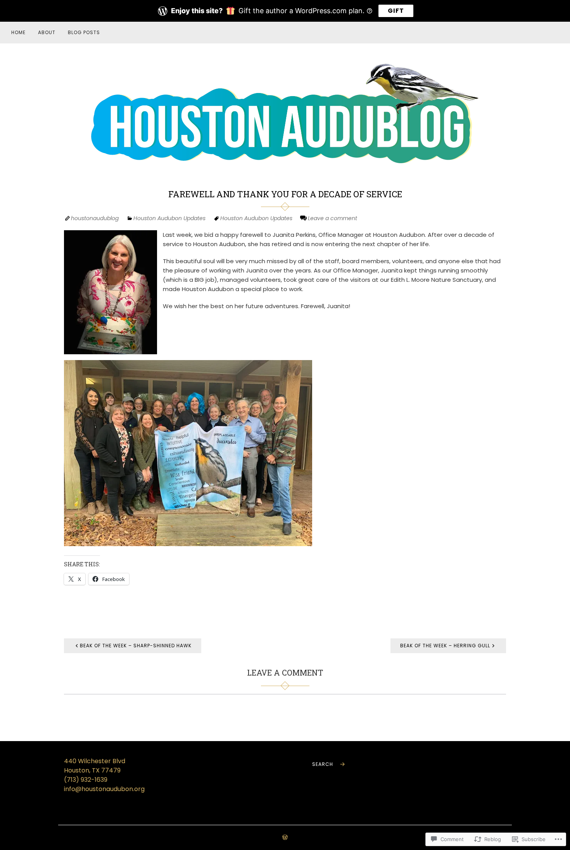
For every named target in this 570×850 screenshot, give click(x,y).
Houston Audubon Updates (169, 218)
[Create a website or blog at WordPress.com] (285, 837)
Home (18, 32)
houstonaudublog (95, 218)
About (46, 32)
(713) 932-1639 (85, 779)
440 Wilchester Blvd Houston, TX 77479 (94, 766)
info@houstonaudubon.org (104, 788)
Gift (396, 10)
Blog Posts (84, 32)
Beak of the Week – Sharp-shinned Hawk (136, 645)
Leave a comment (332, 218)
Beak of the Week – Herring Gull (445, 645)
